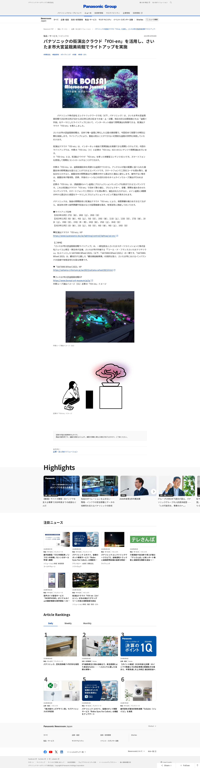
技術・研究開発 (77, 19)
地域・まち (82, 54)
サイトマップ (41, 762)
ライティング (66, 54)
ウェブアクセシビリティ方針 (87, 762)
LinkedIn (54, 759)
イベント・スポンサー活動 (123, 19)
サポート (31, 762)
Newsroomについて (135, 751)
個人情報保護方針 (125, 762)
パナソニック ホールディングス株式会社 (40, 2)
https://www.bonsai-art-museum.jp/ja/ (72, 280)
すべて (56, 19)
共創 (74, 54)
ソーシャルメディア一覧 (75, 752)
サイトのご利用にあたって (56, 762)
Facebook (31, 759)
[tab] (68, 623)
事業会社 (47, 54)
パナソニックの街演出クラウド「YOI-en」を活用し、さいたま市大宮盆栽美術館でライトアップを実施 (127, 29)
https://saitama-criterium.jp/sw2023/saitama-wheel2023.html (83, 270)
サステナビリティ (105, 19)
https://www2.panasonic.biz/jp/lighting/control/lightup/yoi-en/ (84, 235)
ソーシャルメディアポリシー (108, 762)
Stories (140, 19)
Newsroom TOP (49, 29)
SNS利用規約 (71, 762)
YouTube (41, 759)
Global (151, 726)
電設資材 (56, 54)
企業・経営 (65, 19)
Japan (46, 19)
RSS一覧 (151, 751)
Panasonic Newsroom (58, 726)
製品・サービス (91, 19)
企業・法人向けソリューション (81, 29)
